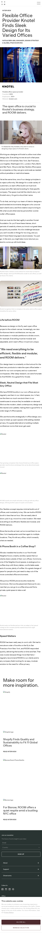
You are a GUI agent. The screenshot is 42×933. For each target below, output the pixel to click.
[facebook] (3, 889)
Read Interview (9, 751)
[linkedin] (10, 889)
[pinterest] (13, 889)
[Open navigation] (38, 3)
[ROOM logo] (3, 3)
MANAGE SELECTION (21, 928)
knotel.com (13, 99)
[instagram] (6, 889)
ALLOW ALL (21, 922)
